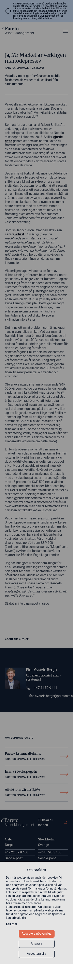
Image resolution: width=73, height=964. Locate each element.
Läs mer (11, 924)
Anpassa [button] (36, 943)
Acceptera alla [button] (36, 953)
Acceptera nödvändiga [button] (37, 933)
